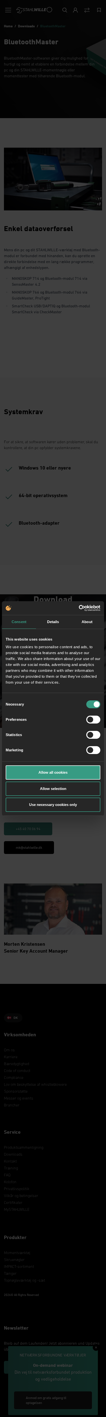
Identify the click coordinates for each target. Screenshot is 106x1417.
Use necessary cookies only (53, 805)
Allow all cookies (53, 772)
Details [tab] (53, 622)
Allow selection (53, 789)
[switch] (93, 720)
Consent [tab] (19, 622)
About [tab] (87, 622)
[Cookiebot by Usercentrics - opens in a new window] (78, 608)
